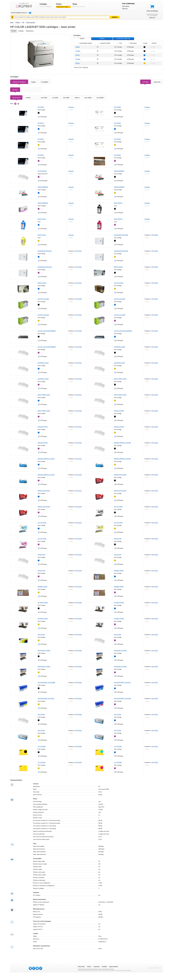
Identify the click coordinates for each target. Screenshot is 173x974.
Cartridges (43, 4)
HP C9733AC (117, 155)
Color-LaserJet (30, 22)
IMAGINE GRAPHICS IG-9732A (122, 458)
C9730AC (77, 51)
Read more (152, 17)
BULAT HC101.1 (42, 219)
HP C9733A (41, 155)
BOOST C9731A (42, 283)
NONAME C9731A (119, 570)
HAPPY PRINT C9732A (120, 395)
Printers (59, 4)
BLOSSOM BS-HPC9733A (45, 267)
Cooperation (96, 966)
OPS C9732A (41, 634)
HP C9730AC (117, 107)
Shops (75, 4)
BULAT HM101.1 (118, 219)
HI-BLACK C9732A (119, 426)
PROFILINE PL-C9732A (44, 666)
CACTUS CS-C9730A (43, 299)
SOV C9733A (117, 730)
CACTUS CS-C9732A (43, 315)
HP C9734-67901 (42, 171)
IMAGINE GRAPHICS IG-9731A (46, 458)
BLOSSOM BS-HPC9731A (45, 251)
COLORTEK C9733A (43, 379)
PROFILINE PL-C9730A (44, 650)
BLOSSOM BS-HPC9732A (121, 251)
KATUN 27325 (117, 538)
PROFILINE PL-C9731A (120, 650)
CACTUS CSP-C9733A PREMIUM (47, 347)
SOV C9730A (41, 714)
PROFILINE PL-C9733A (120, 666)
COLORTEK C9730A (119, 347)
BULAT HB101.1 (118, 203)
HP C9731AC (117, 123)
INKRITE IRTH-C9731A (44, 490)
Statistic (89, 966)
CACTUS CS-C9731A (119, 299)
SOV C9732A (41, 730)
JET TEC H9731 (42, 522)
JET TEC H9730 (118, 506)
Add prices (125, 8)
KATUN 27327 (117, 554)
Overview (13, 31)
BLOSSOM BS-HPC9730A (121, 235)
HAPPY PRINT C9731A (44, 395)
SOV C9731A (117, 714)
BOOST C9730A (118, 267)
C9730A (77, 47)
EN (30, 12)
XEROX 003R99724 (43, 203)
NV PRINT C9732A (43, 618)
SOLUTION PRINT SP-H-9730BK (46, 682)
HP (23, 22)
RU (27, 12)
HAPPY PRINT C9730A (120, 379)
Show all (85, 67)
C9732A (77, 63)
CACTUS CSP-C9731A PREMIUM (123, 331)
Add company (125, 6)
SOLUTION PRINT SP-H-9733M (122, 698)
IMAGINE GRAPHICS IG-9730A (122, 442)
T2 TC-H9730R (41, 746)
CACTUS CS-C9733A (119, 315)
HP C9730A (41, 107)
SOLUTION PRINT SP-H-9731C (122, 682)
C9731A (77, 55)
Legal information (113, 966)
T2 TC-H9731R (118, 746)
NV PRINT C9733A (119, 618)
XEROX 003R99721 (119, 171)
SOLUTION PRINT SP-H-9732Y (46, 698)
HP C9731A (41, 123)
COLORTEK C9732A (119, 363)
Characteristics (30, 31)
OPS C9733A (117, 634)
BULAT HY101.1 (42, 235)
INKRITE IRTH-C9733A (44, 506)
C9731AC (77, 59)
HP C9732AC (117, 139)
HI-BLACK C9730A (119, 411)
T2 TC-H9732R (41, 762)
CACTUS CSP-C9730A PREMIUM (47, 331)
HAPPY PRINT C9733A (44, 411)
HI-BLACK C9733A (43, 442)
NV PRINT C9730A (43, 602)
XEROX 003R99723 (119, 187)
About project (81, 966)
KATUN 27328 (41, 570)
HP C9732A (41, 139)
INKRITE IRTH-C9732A (120, 490)
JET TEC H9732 (118, 522)
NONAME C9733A (119, 586)
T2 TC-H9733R (118, 762)
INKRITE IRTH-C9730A (120, 474)
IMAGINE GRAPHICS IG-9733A (46, 474)
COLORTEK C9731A (43, 363)
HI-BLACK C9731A (43, 426)
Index (11, 22)
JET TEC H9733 (42, 538)
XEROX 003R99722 (43, 187)
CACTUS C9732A (118, 283)
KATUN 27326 (41, 554)
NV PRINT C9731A (119, 602)
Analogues (71, 107)
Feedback (104, 966)
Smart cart (152, 11)
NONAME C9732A (42, 586)
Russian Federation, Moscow (18, 12)
